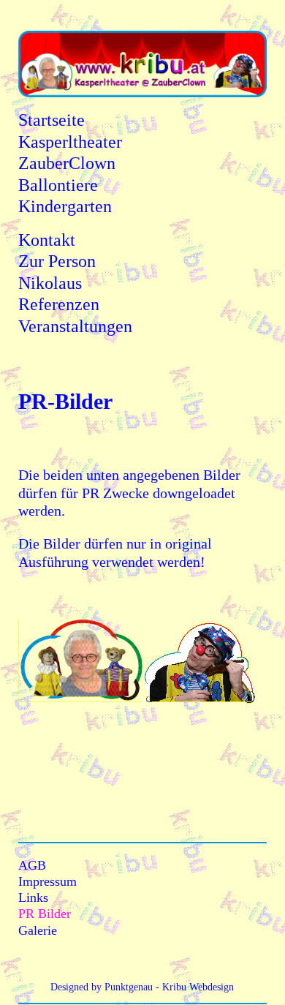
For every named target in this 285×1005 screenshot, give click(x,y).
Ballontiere (58, 185)
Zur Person (57, 261)
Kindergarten (65, 206)
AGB (32, 865)
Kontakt (46, 239)
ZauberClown (66, 163)
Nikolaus (50, 283)
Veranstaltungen (75, 326)
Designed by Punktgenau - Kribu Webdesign (142, 987)
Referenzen (58, 304)
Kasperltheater (70, 141)
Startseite (51, 119)
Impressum (47, 881)
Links (33, 897)
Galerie (37, 930)
